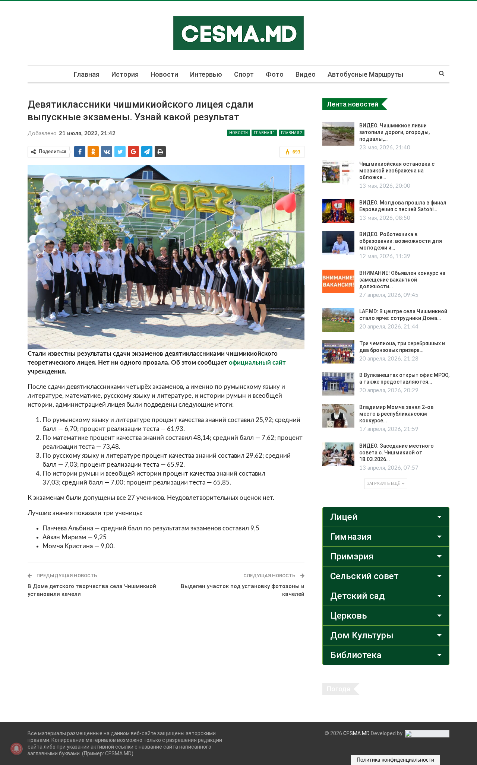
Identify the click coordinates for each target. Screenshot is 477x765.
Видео (306, 74)
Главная (86, 74)
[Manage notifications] (16, 749)
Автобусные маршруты (365, 74)
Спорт (244, 74)
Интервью (206, 74)
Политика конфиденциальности (395, 760)
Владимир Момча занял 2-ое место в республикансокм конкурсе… (396, 413)
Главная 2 (291, 133)
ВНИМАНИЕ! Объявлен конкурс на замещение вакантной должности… (402, 279)
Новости (164, 74)
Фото (275, 74)
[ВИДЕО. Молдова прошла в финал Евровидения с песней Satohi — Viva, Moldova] (338, 211)
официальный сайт (257, 362)
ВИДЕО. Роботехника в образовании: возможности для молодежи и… (400, 241)
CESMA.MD (356, 733)
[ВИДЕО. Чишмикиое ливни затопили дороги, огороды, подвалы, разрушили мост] (338, 134)
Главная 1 (264, 133)
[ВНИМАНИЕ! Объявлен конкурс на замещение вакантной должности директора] (338, 281)
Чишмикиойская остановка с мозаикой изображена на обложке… (397, 170)
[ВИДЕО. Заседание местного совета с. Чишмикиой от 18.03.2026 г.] (338, 454)
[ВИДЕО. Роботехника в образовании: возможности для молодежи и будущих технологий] (338, 243)
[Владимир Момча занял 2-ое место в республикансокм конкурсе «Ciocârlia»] (338, 416)
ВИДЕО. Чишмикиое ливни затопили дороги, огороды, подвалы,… (394, 132)
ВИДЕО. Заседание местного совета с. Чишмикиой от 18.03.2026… (396, 452)
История (125, 74)
